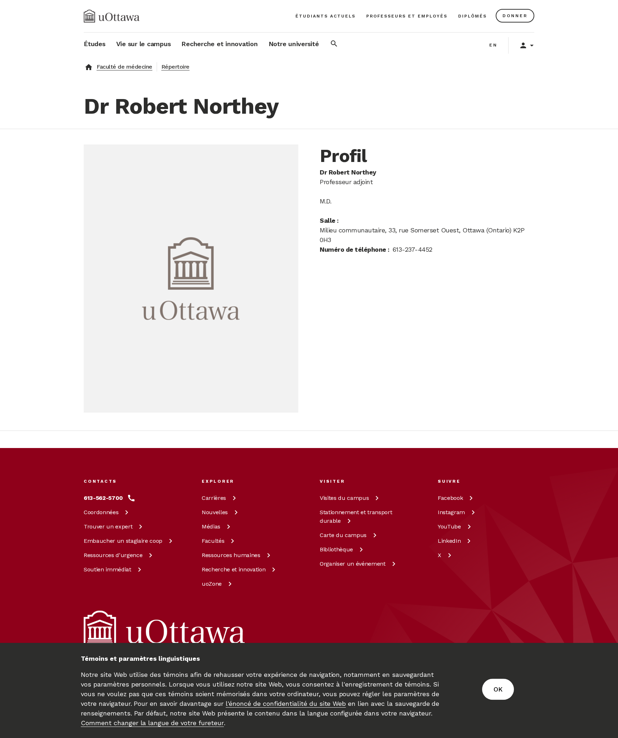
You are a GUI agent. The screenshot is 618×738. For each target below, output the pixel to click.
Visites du (344, 498)
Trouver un (108, 526)
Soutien (107, 569)
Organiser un (353, 563)
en (493, 45)
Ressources (113, 555)
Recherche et (233, 569)
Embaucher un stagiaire (123, 540)
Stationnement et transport (356, 516)
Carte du (343, 535)
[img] (111, 16)
